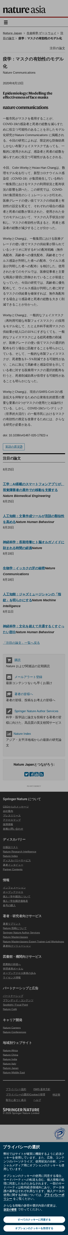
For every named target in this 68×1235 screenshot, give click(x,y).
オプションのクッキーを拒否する (34, 1228)
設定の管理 (10, 1209)
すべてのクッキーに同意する (34, 1219)
